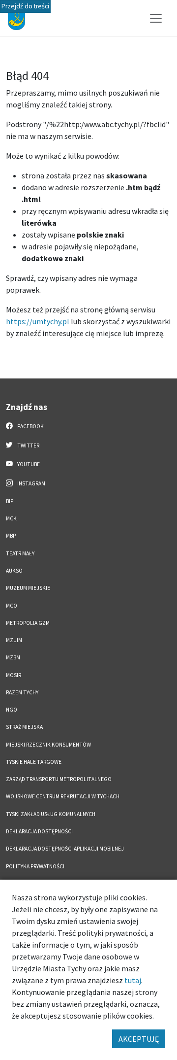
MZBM (13, 657)
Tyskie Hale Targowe (33, 761)
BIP (9, 501)
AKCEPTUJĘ (138, 1039)
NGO (11, 709)
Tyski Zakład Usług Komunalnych (50, 814)
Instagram (30, 483)
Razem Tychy (22, 692)
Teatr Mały (20, 553)
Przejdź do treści (25, 6)
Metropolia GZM (28, 622)
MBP (11, 535)
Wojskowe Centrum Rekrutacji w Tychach (62, 796)
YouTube (28, 464)
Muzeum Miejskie (28, 587)
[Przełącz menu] (156, 18)
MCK (11, 518)
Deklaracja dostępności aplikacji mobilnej (65, 848)
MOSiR (13, 675)
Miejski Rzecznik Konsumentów (48, 744)
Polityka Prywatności (35, 866)
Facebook (30, 426)
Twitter (27, 445)
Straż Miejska (24, 726)
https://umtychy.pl (37, 321)
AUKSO (14, 570)
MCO (11, 605)
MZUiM (14, 640)
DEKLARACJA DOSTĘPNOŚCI (39, 831)
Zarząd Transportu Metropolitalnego (59, 779)
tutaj (132, 980)
